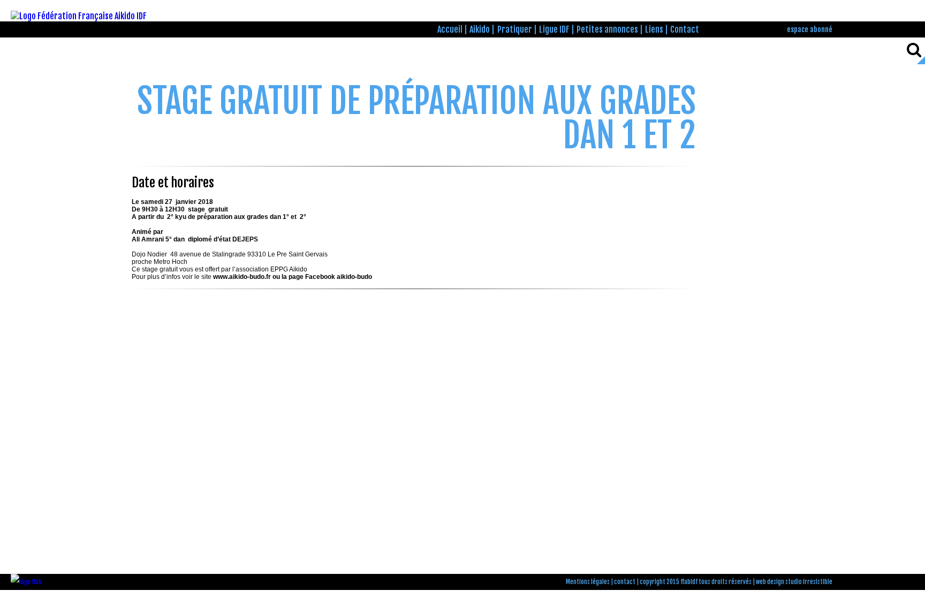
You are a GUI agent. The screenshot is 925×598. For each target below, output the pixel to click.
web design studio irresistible (794, 582)
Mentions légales (588, 582)
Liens (654, 29)
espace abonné (809, 29)
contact (624, 582)
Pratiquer (514, 29)
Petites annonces (607, 29)
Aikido (479, 29)
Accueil (449, 29)
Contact (684, 29)
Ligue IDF (554, 29)
